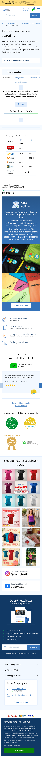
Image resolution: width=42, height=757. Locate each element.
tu (19, 745)
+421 (19, 688)
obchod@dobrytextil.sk (21, 695)
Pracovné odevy (12, 23)
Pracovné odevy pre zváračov (30, 23)
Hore (21, 104)
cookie (35, 733)
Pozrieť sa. (30, 4)
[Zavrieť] (40, 3)
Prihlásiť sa (33, 647)
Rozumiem (19, 750)
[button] (40, 385)
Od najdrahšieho (35, 78)
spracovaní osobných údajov (25, 653)
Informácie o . (21, 653)
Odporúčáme (6, 78)
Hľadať (35, 15)
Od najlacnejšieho (20, 78)
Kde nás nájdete (22, 702)
